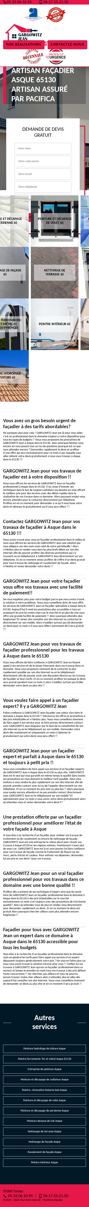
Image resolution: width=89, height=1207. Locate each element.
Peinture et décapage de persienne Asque (44, 1110)
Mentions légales (52, 1200)
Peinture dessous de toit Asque (44, 1121)
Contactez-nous (67, 45)
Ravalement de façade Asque (44, 1152)
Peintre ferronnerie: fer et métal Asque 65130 (44, 1059)
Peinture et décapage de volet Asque (44, 1100)
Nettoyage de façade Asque (44, 1141)
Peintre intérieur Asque (44, 1162)
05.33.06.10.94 (19, 2)
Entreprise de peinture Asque (44, 1069)
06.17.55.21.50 (55, 2)
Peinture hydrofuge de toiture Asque (44, 1048)
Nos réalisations (23, 45)
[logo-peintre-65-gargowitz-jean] (27, 35)
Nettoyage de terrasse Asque (44, 1131)
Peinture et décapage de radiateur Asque (45, 1079)
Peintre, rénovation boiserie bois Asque (44, 1090)
